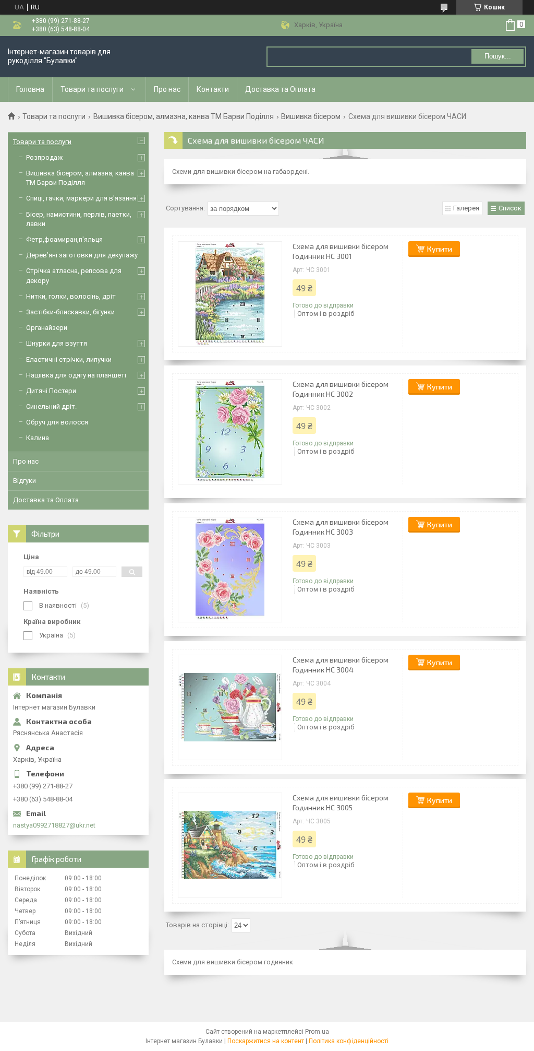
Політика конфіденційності (349, 1041)
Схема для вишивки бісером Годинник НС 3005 (341, 802)
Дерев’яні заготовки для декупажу (82, 255)
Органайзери (46, 328)
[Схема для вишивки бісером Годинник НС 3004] (230, 707)
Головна (30, 89)
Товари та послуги (92, 89)
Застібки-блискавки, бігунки (70, 312)
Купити (439, 248)
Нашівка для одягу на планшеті (76, 375)
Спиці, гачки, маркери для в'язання (81, 198)
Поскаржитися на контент (265, 1041)
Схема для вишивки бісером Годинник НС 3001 (341, 251)
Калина (37, 438)
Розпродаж (44, 157)
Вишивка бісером (311, 116)
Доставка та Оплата (280, 89)
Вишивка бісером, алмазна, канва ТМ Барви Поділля (183, 116)
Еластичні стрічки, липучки (69, 359)
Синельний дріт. (51, 406)
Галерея (466, 208)
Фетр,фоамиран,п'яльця (64, 239)
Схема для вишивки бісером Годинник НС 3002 (341, 389)
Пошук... (497, 56)
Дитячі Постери (51, 391)
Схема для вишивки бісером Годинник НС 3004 (341, 664)
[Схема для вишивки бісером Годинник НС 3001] (230, 294)
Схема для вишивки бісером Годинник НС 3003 (341, 526)
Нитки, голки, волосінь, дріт (71, 296)
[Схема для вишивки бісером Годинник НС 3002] (230, 432)
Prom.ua (317, 1031)
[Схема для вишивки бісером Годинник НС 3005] (230, 845)
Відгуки (24, 481)
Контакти (213, 89)
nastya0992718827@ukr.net (54, 825)
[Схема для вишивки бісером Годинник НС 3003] (230, 569)
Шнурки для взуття (56, 343)
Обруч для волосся (57, 422)
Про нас (167, 89)
